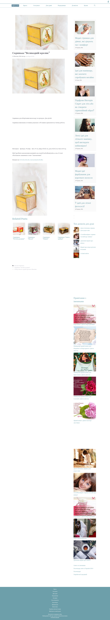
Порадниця (62, 5)
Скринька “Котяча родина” (22, 267)
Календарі (77, 571)
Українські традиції (80, 574)
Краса (25, 5)
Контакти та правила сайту (55, 614)
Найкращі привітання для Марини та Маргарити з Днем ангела (84, 348)
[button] (94, 5)
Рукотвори (55, 602)
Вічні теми (55, 607)
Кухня (86, 5)
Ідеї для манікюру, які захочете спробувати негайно (84, 74)
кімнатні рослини (62, 616)
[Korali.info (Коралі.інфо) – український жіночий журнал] (15, 5)
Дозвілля (75, 5)
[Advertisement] (41, 104)
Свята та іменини (79, 565)
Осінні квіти (84, 253)
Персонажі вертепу (80, 538)
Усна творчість (55, 600)
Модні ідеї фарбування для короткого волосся (83, 174)
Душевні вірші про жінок (82, 560)
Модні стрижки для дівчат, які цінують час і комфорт (84, 41)
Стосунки (36, 5)
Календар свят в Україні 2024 (83, 568)
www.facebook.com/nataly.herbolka (31, 160)
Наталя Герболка (19, 265)
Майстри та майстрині (55, 611)
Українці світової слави (55, 609)
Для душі (49, 5)
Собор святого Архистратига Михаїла (25, 269)
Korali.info (56, 617)
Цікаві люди (55, 604)
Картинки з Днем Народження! (84, 324)
